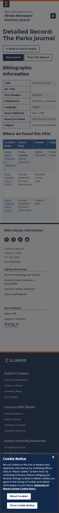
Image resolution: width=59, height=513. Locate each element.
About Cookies (19, 496)
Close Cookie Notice (22, 505)
